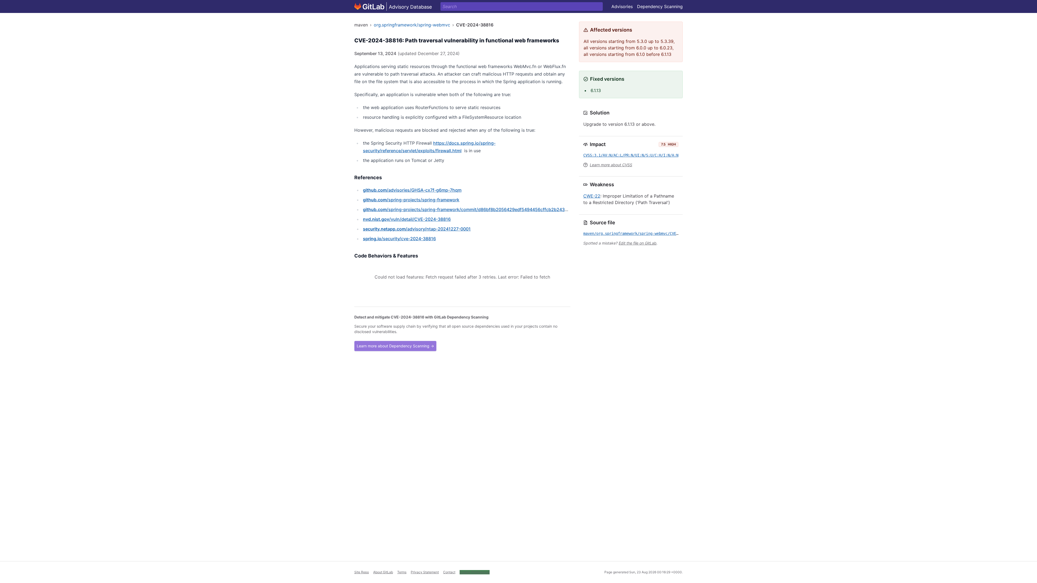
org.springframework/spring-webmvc (412, 25)
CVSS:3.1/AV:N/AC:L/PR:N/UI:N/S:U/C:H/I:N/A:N (630, 155)
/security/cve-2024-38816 (399, 238)
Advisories (622, 6)
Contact (449, 572)
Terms (401, 572)
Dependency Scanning (660, 6)
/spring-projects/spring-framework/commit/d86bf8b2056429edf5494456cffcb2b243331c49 (471, 209)
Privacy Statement (425, 572)
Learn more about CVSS (611, 164)
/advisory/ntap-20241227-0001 (417, 229)
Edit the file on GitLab (637, 243)
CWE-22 (591, 196)
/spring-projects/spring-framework (411, 199)
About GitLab (383, 572)
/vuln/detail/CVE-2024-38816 (407, 219)
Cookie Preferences (475, 572)
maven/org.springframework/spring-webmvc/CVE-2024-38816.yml (646, 233)
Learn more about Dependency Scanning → (395, 346)
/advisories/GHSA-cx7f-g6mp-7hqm (412, 190)
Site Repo (361, 572)
